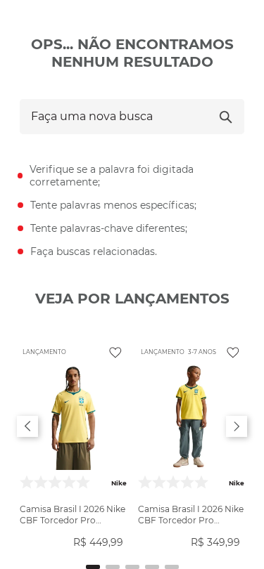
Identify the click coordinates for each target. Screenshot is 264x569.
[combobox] (132, 116)
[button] (93, 567)
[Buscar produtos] (226, 116)
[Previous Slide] (27, 426)
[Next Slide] (236, 426)
